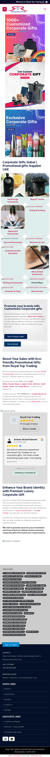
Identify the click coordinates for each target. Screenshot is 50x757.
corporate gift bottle (12, 579)
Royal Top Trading (35, 316)
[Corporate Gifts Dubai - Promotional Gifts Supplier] (18, 9)
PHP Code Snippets (15, 755)
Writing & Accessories (13, 283)
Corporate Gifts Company (13, 588)
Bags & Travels (37, 199)
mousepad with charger (12, 613)
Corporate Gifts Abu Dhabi (13, 585)
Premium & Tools (13, 291)
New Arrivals (37, 291)
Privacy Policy (9, 694)
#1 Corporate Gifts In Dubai (13, 573)
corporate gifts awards (36, 585)
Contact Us (8, 705)
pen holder (28, 613)
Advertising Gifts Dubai (36, 573)
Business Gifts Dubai (33, 576)
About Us (7, 689)
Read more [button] (12, 462)
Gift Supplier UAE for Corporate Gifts (18, 601)
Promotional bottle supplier (14, 619)
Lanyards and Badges (12, 721)
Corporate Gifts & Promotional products (19, 582)
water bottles (32, 631)
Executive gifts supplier (13, 597)
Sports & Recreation (13, 242)
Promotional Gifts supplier (14, 625)
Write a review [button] (29, 429)
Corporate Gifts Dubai (34, 588)
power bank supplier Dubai (13, 616)
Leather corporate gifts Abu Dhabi (16, 607)
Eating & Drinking (37, 210)
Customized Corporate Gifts (14, 594)
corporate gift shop (11, 591)
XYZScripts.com (36, 755)
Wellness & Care (37, 242)
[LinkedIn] (12, 739)
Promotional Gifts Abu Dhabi (14, 622)
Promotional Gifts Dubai (13, 732)
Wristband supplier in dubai (14, 635)
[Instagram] (5, 739)
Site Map (7, 710)
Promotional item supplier (13, 628)
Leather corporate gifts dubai (15, 610)
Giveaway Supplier (10, 604)
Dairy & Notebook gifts (37, 594)
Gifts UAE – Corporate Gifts (14, 727)
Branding (7, 699)
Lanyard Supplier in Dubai (30, 604)
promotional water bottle (13, 631)
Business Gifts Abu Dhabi (12, 576)
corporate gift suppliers (32, 591)
